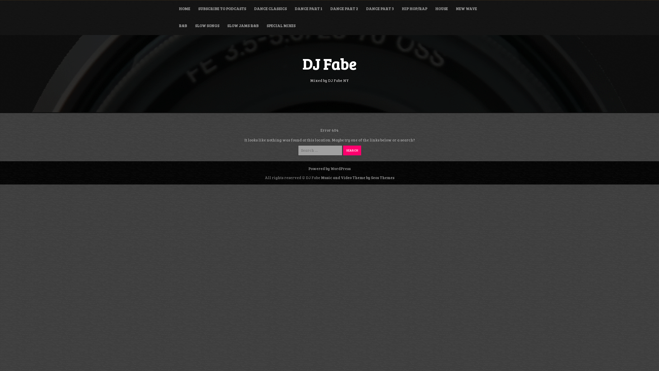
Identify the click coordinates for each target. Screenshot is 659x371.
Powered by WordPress (329, 168)
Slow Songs (207, 25)
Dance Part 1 (308, 8)
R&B (183, 25)
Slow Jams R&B (243, 25)
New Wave (466, 8)
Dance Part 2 (344, 8)
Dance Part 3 (380, 8)
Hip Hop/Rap (414, 8)
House (441, 8)
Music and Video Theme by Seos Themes (357, 177)
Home (184, 8)
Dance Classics (270, 8)
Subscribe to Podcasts (222, 8)
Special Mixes (281, 25)
